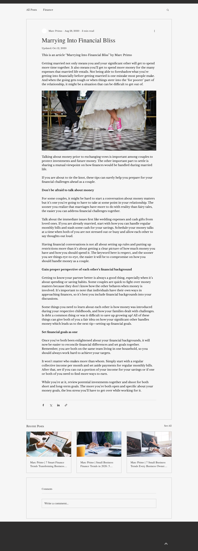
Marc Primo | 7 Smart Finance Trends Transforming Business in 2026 (48, 464)
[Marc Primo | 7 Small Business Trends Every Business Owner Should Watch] (149, 444)
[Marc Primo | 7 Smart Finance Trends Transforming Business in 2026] (48, 444)
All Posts (31, 9)
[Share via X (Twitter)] (50, 405)
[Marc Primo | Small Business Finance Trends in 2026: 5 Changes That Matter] (99, 444)
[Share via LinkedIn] (58, 405)
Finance (48, 9)
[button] (167, 10)
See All (168, 425)
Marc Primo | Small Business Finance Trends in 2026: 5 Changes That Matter (96, 464)
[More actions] (154, 31)
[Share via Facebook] (43, 405)
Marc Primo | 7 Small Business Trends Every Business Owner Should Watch (148, 464)
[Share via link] (66, 405)
